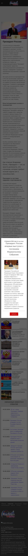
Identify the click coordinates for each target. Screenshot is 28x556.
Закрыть (14, 314)
